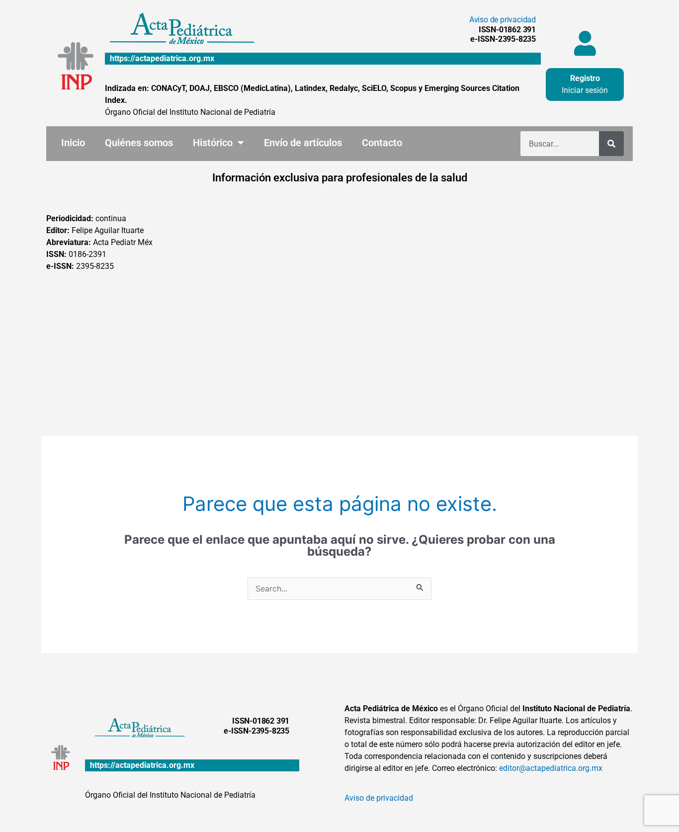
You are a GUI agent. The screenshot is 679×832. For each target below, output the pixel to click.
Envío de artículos (303, 143)
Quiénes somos (139, 143)
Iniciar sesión (585, 90)
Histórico (213, 143)
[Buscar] (611, 143)
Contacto (382, 143)
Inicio (73, 143)
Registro (585, 78)
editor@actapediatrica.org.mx (550, 768)
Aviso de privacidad (502, 19)
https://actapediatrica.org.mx (162, 58)
